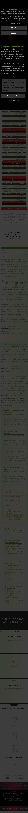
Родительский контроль (14, 23)
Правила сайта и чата (6, 21)
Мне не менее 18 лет (13, 96)
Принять (14, 27)
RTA (18, 100)
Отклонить (14, 33)
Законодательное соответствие (19, 21)
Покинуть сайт (12, 100)
